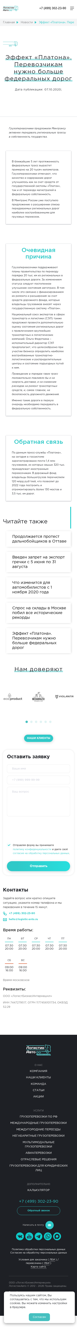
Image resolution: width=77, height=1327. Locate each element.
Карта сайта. (38, 1267)
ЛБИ (52, 1260)
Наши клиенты (38, 738)
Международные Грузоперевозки (38, 1123)
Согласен (39, 1317)
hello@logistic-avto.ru (23, 919)
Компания (38, 1071)
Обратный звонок (38, 1211)
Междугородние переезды (38, 1129)
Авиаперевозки (38, 1153)
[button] (26, 721)
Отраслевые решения (38, 1159)
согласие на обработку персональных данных (41, 853)
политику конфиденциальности (32, 849)
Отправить (38, 866)
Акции (38, 1096)
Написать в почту (33, 1225)
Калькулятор (38, 1190)
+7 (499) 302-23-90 (22, 913)
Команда (38, 1084)
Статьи (38, 1090)
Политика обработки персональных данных (38, 1249)
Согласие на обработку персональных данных (38, 1253)
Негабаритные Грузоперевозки (38, 1136)
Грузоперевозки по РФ (38, 1117)
